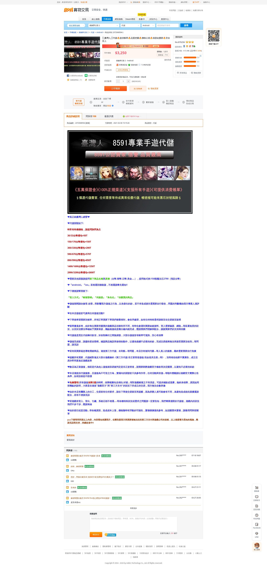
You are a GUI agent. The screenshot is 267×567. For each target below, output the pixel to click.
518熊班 (179, 553)
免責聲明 (85, 546)
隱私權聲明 (106, 546)
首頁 (65, 32)
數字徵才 (118, 546)
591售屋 (97, 553)
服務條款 (95, 546)
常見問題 (172, 10)
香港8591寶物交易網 (73, 553)
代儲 (92, 32)
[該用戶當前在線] (110, 535)
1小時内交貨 (146, 65)
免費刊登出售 (198, 10)
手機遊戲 (73, 32)
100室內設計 (144, 553)
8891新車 (169, 553)
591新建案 (132, 553)
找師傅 (135, 557)
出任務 (188, 553)
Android (100, 32)
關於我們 (149, 546)
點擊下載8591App (132, 116)
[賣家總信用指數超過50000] (190, 42)
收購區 (188, 10)
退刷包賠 (134, 65)
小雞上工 (198, 553)
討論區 (180, 10)
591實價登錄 (109, 553)
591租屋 (87, 553)
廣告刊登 (128, 546)
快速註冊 (84, 2)
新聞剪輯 (159, 546)
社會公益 (182, 546)
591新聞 (121, 553)
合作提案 (138, 546)
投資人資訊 (171, 546)
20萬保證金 (123, 65)
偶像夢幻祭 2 (83, 32)
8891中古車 (157, 553)
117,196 (186, 51)
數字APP (196, 2)
